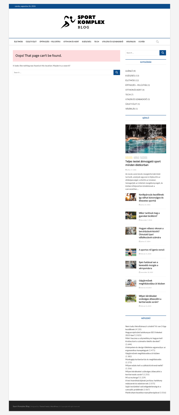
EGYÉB (142, 41)
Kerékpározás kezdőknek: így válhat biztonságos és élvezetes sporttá (151, 197)
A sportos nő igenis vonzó (151, 249)
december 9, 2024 (146, 220)
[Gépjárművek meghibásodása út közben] (130, 283)
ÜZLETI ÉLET (31, 41)
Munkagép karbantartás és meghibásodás (143, 359)
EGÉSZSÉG (86, 41)
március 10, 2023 (145, 287)
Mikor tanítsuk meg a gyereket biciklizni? (149, 214)
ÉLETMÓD (18, 41)
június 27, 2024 (145, 241)
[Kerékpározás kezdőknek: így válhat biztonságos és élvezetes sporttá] (130, 197)
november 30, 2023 (146, 272)
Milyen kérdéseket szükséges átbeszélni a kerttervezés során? (150, 299)
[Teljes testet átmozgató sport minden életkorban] (145, 138)
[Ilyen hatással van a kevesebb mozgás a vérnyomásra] (130, 265)
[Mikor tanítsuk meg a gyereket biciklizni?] (130, 215)
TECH (96, 41)
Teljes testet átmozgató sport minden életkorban (143, 163)
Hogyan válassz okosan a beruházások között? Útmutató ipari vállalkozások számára (151, 233)
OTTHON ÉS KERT (71, 41)
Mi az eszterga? (132, 377)
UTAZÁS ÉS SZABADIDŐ (112, 41)
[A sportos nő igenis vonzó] (130, 252)
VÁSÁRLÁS (131, 41)
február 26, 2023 (145, 306)
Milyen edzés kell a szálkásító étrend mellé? (144, 365)
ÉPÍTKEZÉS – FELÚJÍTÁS (50, 41)
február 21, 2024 (145, 254)
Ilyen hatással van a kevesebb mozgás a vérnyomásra (148, 265)
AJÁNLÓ (129, 71)
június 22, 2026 (145, 205)
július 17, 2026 (131, 170)
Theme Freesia (44, 406)
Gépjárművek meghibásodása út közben (152, 282)
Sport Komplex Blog (21, 406)
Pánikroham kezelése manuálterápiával (142, 392)
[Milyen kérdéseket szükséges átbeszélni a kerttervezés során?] (130, 298)
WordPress (54, 406)
